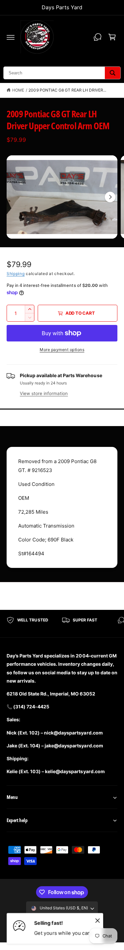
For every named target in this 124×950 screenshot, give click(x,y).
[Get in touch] (97, 37)
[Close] (97, 920)
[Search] (112, 73)
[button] (10, 37)
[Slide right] (110, 197)
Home (18, 90)
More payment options (62, 349)
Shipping (16, 273)
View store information (44, 393)
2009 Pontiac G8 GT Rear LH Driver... (67, 90)
